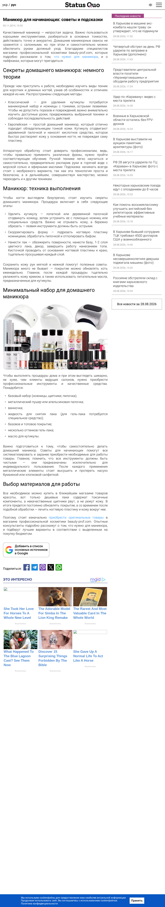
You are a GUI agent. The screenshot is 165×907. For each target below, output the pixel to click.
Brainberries (20, 623)
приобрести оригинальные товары (76, 517)
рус (13, 5)
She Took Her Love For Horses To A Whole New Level (19, 613)
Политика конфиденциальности (39, 903)
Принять (137, 900)
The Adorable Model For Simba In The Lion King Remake (54, 613)
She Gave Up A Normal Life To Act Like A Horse (88, 656)
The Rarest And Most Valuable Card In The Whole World (90, 613)
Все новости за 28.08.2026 (137, 304)
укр (5, 5)
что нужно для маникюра (76, 57)
